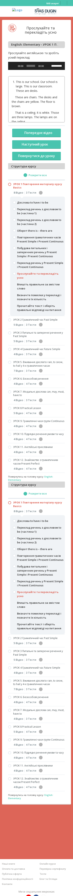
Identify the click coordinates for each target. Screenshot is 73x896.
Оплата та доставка (13, 868)
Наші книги (8, 863)
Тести (43, 873)
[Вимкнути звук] (48, 66)
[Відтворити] (13, 66)
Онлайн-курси (48, 863)
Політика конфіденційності (17, 878)
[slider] (57, 65)
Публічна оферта (12, 873)
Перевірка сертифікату (53, 868)
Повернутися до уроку (36, 156)
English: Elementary (25, 44)
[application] (36, 66)
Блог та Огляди (48, 878)
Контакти (7, 883)
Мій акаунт (52, 3)
